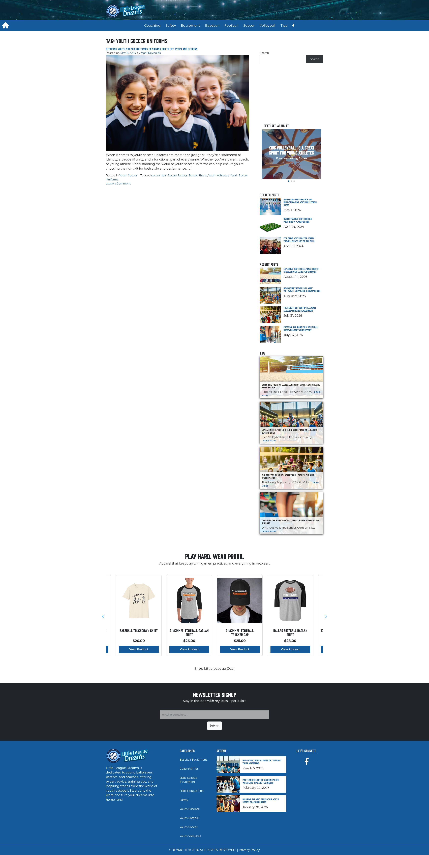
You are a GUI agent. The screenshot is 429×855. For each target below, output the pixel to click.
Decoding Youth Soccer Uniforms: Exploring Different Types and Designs (152, 49)
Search (264, 53)
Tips (284, 25)
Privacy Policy (249, 850)
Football (231, 25)
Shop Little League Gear (214, 668)
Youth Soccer (128, 175)
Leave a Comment (118, 183)
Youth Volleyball (190, 836)
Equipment (190, 25)
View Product (138, 649)
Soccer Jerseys (178, 175)
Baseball (212, 25)
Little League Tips (191, 790)
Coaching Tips (189, 768)
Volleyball (267, 25)
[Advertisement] (269, 11)
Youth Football (189, 818)
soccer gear (159, 175)
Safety (171, 25)
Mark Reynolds (151, 53)
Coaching (152, 25)
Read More (269, 441)
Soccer (249, 25)
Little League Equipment (188, 779)
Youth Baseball (190, 809)
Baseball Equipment (193, 759)
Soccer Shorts (198, 175)
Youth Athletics (218, 175)
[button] (288, 181)
